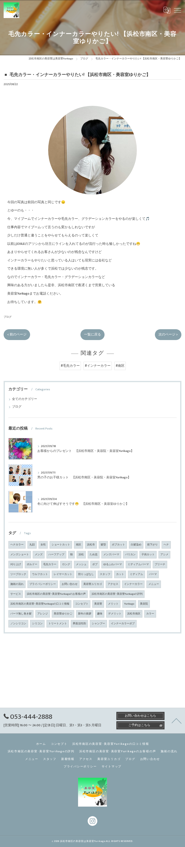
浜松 (81, 554)
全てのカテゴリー (24, 399)
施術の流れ (17, 584)
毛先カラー (49, 564)
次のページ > (168, 334)
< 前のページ (16, 334)
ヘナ (166, 545)
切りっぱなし (86, 574)
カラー (150, 614)
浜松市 (91, 545)
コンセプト (81, 604)
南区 (78, 545)
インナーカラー (133, 584)
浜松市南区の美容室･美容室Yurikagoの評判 (117, 594)
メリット (113, 604)
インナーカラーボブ (123, 623)
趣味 (99, 614)
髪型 (103, 545)
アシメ (164, 554)
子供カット (148, 554)
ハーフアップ (56, 554)
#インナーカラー (98, 365)
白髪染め (136, 545)
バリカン (130, 554)
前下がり (152, 545)
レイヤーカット (63, 574)
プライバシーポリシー (42, 584)
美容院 (144, 604)
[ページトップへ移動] (176, 720)
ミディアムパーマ (138, 564)
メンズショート (19, 554)
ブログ (8, 317)
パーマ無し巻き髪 (21, 614)
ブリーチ (160, 564)
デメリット (114, 614)
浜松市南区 (133, 614)
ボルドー (32, 564)
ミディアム (136, 574)
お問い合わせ (70, 584)
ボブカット (118, 545)
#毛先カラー (70, 365)
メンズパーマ (111, 554)
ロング (66, 564)
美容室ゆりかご (63, 614)
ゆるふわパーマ (112, 564)
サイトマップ (112, 766)
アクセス (113, 584)
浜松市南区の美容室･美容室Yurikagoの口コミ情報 (39, 604)
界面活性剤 (79, 623)
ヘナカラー (17, 545)
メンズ (39, 554)
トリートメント (57, 623)
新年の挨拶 (84, 614)
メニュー (153, 584)
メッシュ (81, 564)
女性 (43, 545)
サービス (15, 594)
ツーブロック (18, 574)
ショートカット (61, 545)
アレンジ (42, 614)
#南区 (120, 365)
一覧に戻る (92, 334)
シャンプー (98, 623)
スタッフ (105, 574)
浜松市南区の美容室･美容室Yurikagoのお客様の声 (56, 594)
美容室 (98, 604)
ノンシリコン (18, 623)
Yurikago (129, 604)
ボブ (95, 564)
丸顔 (32, 545)
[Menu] (177, 10)
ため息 (94, 554)
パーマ (153, 574)
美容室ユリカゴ (92, 584)
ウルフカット (40, 574)
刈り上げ (15, 564)
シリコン (37, 623)
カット (120, 574)
